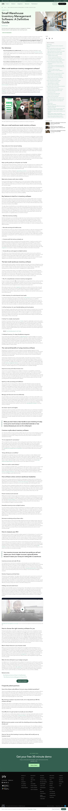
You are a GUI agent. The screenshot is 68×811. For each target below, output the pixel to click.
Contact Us (61, 777)
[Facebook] (6, 782)
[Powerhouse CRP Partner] (3, 806)
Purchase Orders (43, 779)
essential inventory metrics (31, 568)
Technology (52, 797)
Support (32, 777)
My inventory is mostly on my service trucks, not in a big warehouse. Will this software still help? (56, 109)
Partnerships (61, 781)
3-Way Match (42, 798)
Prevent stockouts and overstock (53, 87)
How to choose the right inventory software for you (55, 97)
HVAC (51, 779)
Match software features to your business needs (56, 99)
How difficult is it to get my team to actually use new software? (56, 112)
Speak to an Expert (22, 681)
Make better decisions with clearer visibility (55, 52)
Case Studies (33, 783)
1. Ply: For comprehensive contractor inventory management (55, 63)
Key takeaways (49, 44)
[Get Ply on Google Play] (5, 789)
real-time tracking (11, 499)
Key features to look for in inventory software (54, 54)
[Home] (2, 7)
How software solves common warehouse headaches (56, 86)
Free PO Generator (34, 789)
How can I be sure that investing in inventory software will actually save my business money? (56, 116)
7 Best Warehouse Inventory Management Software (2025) (15, 677)
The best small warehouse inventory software (54, 61)
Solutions (13, 3)
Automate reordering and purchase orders (55, 90)
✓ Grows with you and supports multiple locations (56, 59)
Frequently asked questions (51, 104)
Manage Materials (24, 787)
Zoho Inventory (27, 297)
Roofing (51, 785)
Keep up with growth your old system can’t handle (56, 51)
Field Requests (42, 787)
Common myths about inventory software (54, 80)
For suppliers (23, 783)
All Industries (52, 777)
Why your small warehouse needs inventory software (56, 48)
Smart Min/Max (42, 783)
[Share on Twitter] (52, 38)
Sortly (21, 321)
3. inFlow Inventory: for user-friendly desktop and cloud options (56, 67)
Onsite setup (23, 785)
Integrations (20, 3)
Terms (35, 809)
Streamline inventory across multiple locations (55, 89)
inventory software (38, 51)
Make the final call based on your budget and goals (55, 101)
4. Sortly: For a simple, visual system (54, 69)
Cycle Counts (42, 785)
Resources (27, 3)
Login (64, 0)
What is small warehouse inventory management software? (55, 46)
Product (7, 3)
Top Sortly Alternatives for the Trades (13, 331)
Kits (40, 789)
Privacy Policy (30, 809)
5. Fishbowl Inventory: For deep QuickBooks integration (55, 71)
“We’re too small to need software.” (54, 84)
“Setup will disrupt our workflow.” (53, 83)
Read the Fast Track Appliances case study (10, 623)
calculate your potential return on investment (13, 448)
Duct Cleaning (52, 791)
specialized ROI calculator (32, 403)
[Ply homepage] (3, 4)
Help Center (33, 779)
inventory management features (11, 362)
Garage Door (52, 787)
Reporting (42, 791)
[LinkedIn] (2, 782)
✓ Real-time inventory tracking (53, 55)
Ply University (34, 3)
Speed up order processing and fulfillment (55, 76)
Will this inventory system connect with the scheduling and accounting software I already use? (56, 114)
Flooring (51, 789)
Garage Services (52, 795)
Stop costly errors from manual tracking (54, 49)
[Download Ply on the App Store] (5, 785)
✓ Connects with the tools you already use (55, 58)
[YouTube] (4, 782)
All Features (42, 777)
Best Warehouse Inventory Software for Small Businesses (14, 675)
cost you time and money (23, 481)
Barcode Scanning (43, 781)
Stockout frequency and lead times (53, 94)
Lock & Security (52, 793)
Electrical (51, 783)
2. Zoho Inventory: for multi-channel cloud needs (56, 65)
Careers (60, 783)
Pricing (22, 779)
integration (4, 91)
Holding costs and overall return (53, 96)
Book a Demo (61, 3)
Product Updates (34, 785)
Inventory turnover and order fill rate (54, 93)
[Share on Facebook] (47, 38)
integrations (4, 247)
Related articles (50, 103)
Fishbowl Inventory (24, 336)
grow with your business (21, 170)
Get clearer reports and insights (53, 78)
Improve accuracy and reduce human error (55, 74)
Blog (5, 7)
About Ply (60, 779)
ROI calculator (19, 667)
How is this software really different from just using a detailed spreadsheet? (56, 107)
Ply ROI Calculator (34, 787)
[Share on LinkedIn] (49, 38)
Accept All (63, 809)
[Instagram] (8, 782)
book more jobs (5, 84)
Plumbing (51, 781)
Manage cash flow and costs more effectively (55, 77)
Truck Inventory (43, 793)
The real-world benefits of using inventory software (55, 73)
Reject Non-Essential (55, 809)
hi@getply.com (10, 780)
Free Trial (55, 3)
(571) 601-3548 (58, 0)
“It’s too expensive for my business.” (54, 81)
